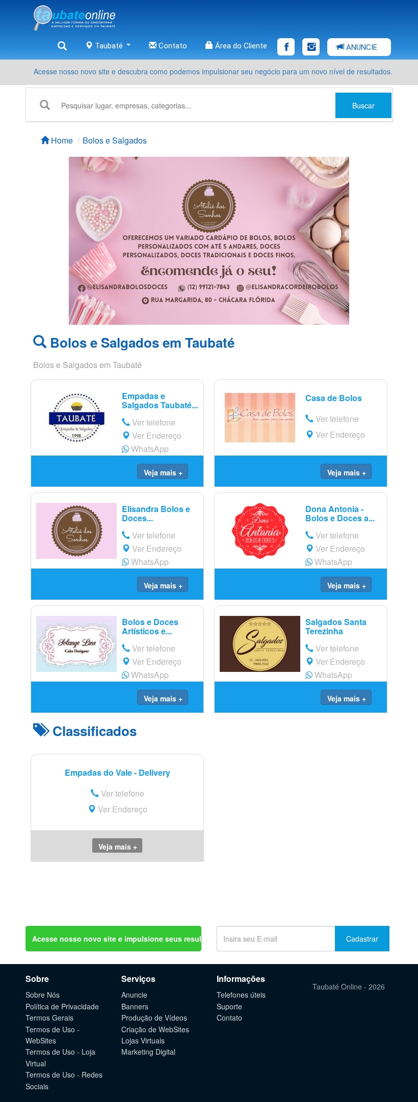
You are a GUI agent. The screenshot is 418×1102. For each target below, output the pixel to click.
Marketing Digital (148, 1052)
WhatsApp (149, 449)
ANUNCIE (360, 47)
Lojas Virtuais (143, 1040)
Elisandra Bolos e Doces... (156, 513)
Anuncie (134, 995)
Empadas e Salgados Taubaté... (160, 400)
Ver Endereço (155, 435)
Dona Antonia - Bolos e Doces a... (340, 513)
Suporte (229, 1006)
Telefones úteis (241, 995)
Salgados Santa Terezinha (336, 626)
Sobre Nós (42, 995)
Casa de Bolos (333, 398)
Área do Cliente (240, 45)
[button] (162, 471)
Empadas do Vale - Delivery (117, 772)
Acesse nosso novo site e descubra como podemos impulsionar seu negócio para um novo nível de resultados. (213, 71)
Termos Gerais (49, 1017)
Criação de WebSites (155, 1029)
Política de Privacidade (62, 1006)
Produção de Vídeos (154, 1017)
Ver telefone (152, 422)
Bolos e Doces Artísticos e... (150, 626)
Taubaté (109, 45)
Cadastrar (362, 939)
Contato (171, 45)
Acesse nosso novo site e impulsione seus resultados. (116, 939)
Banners (134, 1006)
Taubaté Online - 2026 (348, 986)
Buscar (363, 105)
